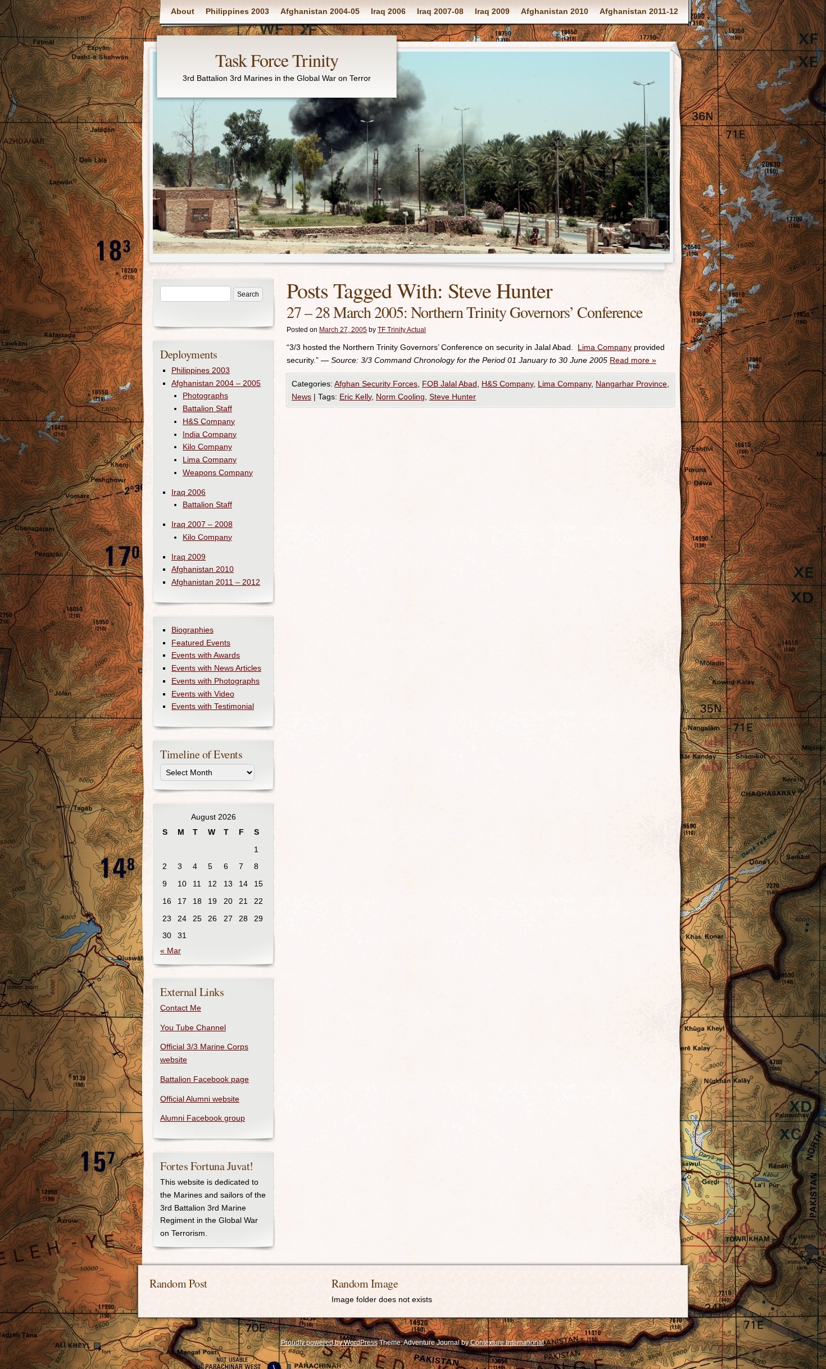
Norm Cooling (400, 396)
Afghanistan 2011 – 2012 (215, 581)
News (301, 396)
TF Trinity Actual (402, 330)
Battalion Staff (207, 408)
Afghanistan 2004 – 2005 (216, 383)
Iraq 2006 (388, 11)
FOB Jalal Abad (449, 383)
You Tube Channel (193, 1027)
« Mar (170, 950)
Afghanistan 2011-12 (639, 11)
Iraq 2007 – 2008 (202, 524)
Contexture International (507, 1343)
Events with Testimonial (212, 706)
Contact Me (180, 1007)
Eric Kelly (355, 396)
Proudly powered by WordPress (329, 1343)
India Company (210, 434)
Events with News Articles (216, 667)
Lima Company (605, 347)
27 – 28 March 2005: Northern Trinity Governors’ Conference (464, 311)
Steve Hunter (452, 396)
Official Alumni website (199, 1098)
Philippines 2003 (237, 11)
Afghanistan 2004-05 (320, 11)
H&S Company (507, 383)
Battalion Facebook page (204, 1079)
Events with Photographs (215, 680)
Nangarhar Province (631, 383)
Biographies (192, 629)
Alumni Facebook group (202, 1117)
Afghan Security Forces (375, 383)
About (182, 11)
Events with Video (202, 693)
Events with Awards (205, 655)
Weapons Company (218, 472)
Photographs (205, 395)
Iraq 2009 (492, 11)
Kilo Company (207, 446)
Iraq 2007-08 (440, 11)
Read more (633, 360)
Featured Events (200, 642)
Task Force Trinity (276, 60)
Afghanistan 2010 (554, 11)
